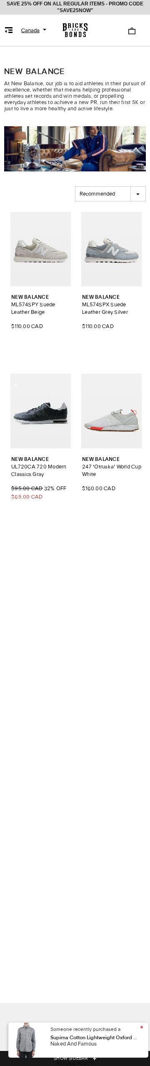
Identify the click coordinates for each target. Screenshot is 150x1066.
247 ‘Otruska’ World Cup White (111, 467)
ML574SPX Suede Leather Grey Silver (105, 305)
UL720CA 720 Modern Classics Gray (39, 467)
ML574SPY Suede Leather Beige (33, 305)
